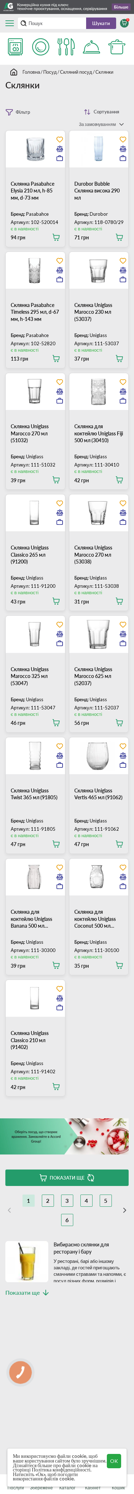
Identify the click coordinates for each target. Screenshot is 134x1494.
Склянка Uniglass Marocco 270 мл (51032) (30, 433)
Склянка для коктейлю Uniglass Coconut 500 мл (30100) (95, 919)
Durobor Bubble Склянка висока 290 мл (97, 191)
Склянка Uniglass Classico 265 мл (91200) (30, 555)
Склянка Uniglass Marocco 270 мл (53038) (93, 555)
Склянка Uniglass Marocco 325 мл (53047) (30, 676)
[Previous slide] (27, 173)
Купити (54, 237)
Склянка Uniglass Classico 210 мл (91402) (30, 1040)
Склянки (104, 72)
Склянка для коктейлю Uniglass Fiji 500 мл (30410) (98, 433)
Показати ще (67, 1178)
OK (114, 1461)
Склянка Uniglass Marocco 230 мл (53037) (93, 312)
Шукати (101, 23)
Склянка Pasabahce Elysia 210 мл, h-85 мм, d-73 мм (32, 191)
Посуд (50, 72)
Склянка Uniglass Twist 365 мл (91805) (34, 794)
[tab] (35, 173)
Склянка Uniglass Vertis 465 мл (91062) (98, 794)
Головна (31, 72)
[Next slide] (42, 173)
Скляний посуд (76, 72)
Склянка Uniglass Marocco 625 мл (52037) (93, 676)
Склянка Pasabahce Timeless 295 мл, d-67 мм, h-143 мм (35, 312)
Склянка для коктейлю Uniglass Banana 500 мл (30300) (31, 919)
